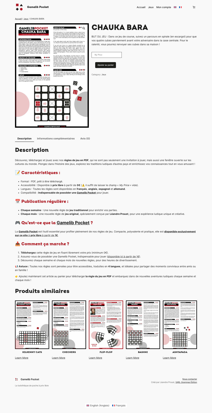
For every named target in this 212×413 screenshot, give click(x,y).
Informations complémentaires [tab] (56, 138)
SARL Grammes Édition (186, 382)
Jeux (26, 18)
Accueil (18, 18)
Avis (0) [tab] (85, 138)
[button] (83, 28)
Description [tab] (24, 138)
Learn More (21, 357)
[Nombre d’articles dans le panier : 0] (194, 7)
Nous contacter (189, 379)
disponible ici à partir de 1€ (123, 256)
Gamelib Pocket (38, 7)
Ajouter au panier (105, 65)
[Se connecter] (187, 7)
